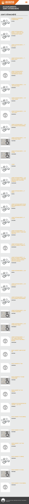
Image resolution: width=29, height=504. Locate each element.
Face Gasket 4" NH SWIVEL (18, 416)
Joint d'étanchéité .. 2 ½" (18, 270)
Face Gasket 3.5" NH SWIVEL (17, 391)
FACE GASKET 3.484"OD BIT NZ (18, 351)
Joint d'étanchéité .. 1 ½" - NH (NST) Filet (18, 85)
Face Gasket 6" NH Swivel (18, 483)
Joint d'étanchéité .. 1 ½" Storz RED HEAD (18, 138)
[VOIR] (5, 22)
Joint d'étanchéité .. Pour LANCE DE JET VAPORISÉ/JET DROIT (17, 73)
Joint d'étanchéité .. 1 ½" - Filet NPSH (18, 98)
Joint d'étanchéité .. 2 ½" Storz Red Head (18, 324)
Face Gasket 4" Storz (17, 430)
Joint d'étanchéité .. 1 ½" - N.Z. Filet (18, 112)
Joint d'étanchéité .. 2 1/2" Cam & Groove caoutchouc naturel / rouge (18, 338)
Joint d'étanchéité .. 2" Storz (18, 218)
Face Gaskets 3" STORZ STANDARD (17, 377)
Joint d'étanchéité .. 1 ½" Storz (18, 152)
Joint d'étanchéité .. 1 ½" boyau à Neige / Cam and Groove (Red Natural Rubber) (18, 179)
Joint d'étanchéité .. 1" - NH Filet (18, 45)
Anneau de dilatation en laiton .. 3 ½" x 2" (18, 404)
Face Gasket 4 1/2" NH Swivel (17, 444)
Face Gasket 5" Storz (17, 469)
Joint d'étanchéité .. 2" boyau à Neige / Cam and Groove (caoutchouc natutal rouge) (18, 259)
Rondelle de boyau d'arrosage (17, 19)
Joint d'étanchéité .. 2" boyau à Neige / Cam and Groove (18, 232)
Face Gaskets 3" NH (17, 363)
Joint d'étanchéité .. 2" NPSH (18, 191)
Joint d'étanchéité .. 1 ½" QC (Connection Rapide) (18, 125)
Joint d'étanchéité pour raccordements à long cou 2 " (18, 205)
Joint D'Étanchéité (8, 15)
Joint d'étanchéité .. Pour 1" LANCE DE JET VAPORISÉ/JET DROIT (17, 33)
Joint (13, 164)
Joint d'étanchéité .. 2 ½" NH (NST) (18, 284)
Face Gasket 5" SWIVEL (17, 456)
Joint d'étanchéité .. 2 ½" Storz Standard (18, 311)
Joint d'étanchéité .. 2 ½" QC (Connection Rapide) (18, 298)
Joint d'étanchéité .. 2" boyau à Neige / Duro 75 (18, 244)
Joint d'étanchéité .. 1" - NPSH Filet (18, 59)
